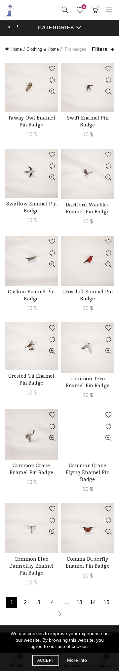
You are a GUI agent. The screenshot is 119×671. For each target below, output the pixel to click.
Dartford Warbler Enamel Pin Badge (88, 208)
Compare (52, 80)
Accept (45, 660)
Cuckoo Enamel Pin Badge (31, 295)
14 (93, 602)
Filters (99, 49)
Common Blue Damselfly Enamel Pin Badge (31, 566)
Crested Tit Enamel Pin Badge (31, 379)
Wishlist (84, 7)
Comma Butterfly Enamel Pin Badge (88, 562)
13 (79, 602)
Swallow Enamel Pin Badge (31, 207)
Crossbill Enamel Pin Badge (87, 295)
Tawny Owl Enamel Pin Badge (31, 121)
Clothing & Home (42, 49)
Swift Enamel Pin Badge (87, 121)
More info (77, 660)
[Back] (13, 27)
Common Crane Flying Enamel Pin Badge (87, 472)
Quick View (52, 91)
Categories (56, 27)
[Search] (65, 10)
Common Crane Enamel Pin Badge (32, 468)
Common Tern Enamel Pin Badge (88, 382)
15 (106, 602)
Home (16, 49)
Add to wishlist (52, 68)
